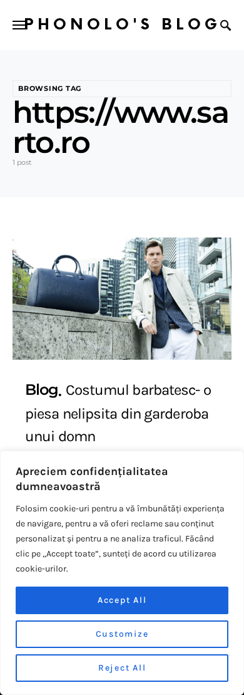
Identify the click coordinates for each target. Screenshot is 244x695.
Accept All (122, 600)
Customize (122, 634)
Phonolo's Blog (122, 25)
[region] (122, 573)
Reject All (122, 667)
